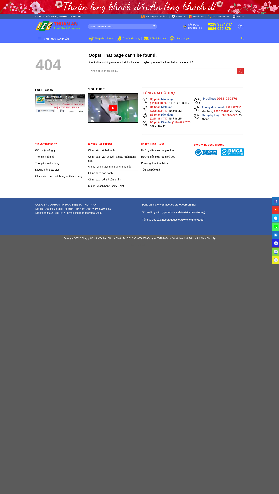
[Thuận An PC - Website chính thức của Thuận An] (59, 26)
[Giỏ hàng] (240, 26)
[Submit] (154, 26)
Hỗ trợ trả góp (183, 38)
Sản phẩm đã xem (104, 38)
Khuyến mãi (198, 16)
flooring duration (139, 245)
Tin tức (240, 16)
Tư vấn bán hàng (131, 38)
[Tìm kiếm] (242, 38)
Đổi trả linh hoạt (158, 38)
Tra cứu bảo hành (220, 16)
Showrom (180, 16)
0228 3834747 (220, 24)
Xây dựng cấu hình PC (195, 26)
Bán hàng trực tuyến (155, 16)
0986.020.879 (219, 29)
